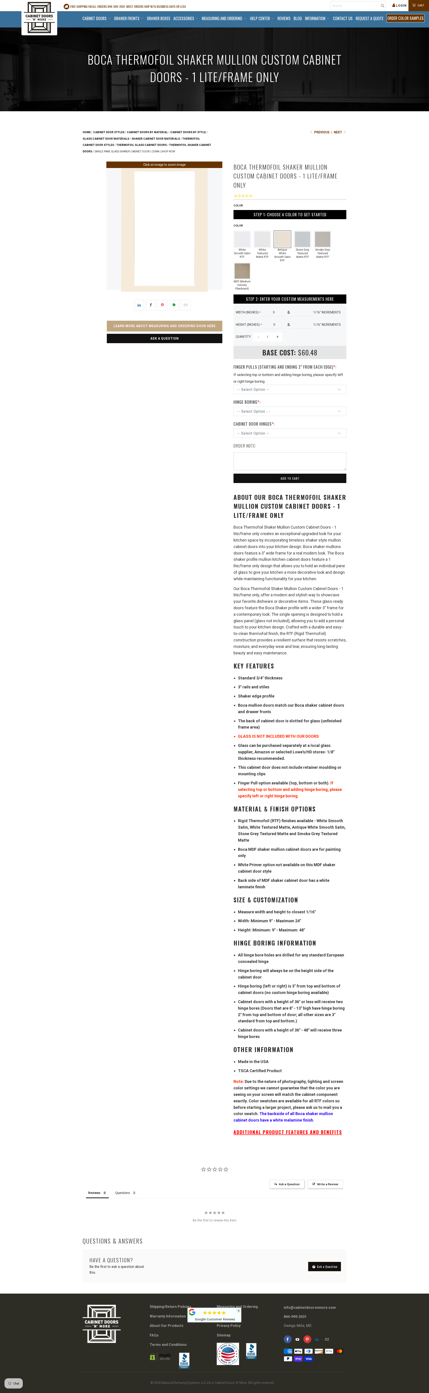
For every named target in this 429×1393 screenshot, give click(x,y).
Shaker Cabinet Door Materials (156, 138)
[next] (216, 230)
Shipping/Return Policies (170, 1307)
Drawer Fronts (127, 18)
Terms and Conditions (168, 1345)
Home (87, 132)
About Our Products (166, 1326)
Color (238, 205)
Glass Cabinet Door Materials (106, 138)
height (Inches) (249, 324)
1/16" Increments (327, 312)
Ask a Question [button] (289, 1184)
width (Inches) (248, 312)
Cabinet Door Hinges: (254, 424)
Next (338, 132)
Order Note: (244, 446)
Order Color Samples (405, 18)
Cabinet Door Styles (108, 132)
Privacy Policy (229, 1326)
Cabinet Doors (94, 18)
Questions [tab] (122, 1193)
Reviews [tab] (94, 1193)
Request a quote (369, 18)
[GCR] (192, 1312)
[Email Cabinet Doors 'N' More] (327, 1339)
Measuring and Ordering (222, 18)
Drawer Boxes (158, 18)
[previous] (112, 230)
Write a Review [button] (327, 1184)
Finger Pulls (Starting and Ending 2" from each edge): (284, 367)
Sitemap (224, 1335)
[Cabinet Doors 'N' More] (39, 17)
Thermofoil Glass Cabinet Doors (141, 145)
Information (315, 18)
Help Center (260, 18)
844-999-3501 (295, 1317)
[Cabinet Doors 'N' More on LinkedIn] (317, 1339)
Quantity (243, 336)
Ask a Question (164, 338)
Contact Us (343, 18)
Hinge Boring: (246, 402)
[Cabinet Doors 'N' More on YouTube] (297, 1339)
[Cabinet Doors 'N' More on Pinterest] (307, 1339)
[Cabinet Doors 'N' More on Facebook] (288, 1339)
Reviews (284, 18)
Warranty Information (168, 1316)
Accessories (184, 18)
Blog (298, 18)
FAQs (154, 1335)
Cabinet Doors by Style (188, 132)
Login (401, 5)
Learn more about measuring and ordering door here (165, 326)
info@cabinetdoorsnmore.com (310, 1307)
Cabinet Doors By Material (147, 132)
